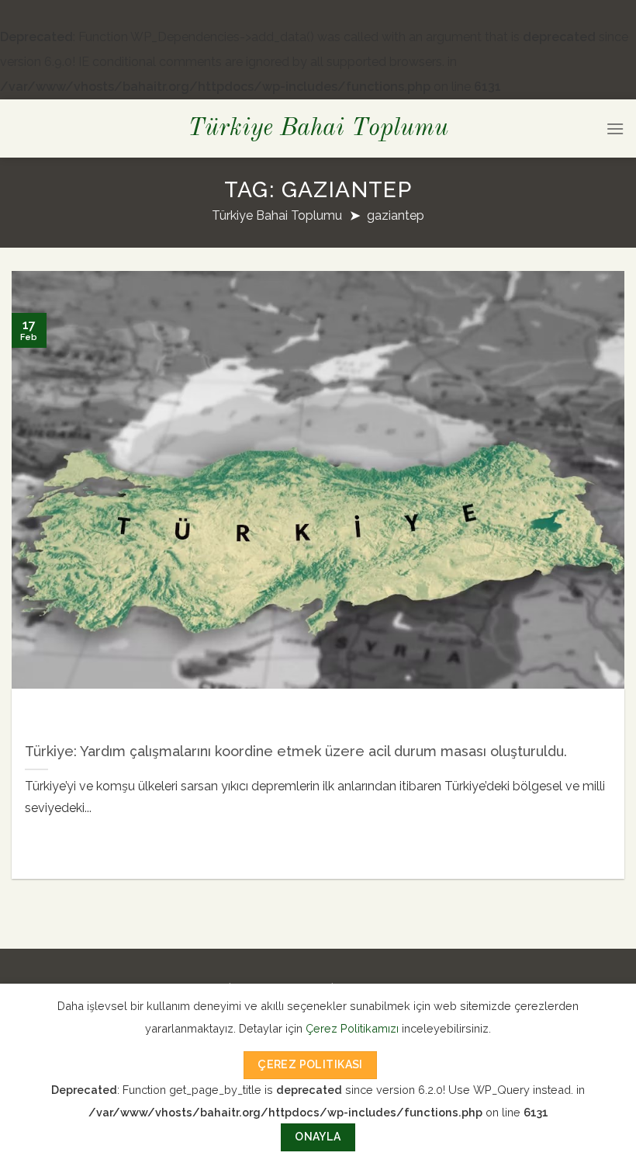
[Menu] (615, 128)
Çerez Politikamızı (352, 1028)
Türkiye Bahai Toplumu (318, 128)
